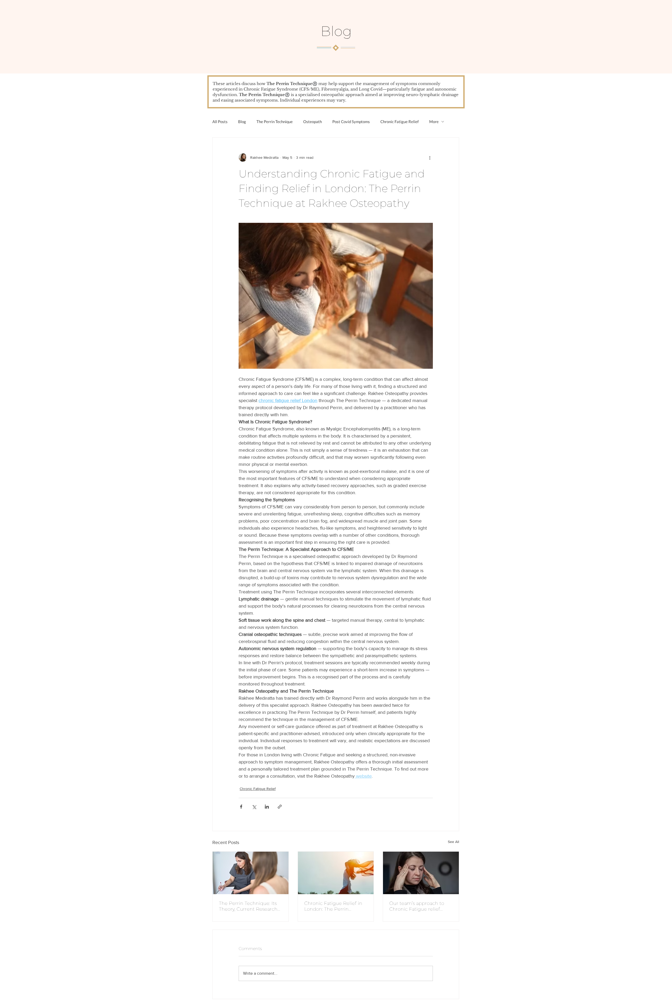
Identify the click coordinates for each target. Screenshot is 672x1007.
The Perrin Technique (274, 121)
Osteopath (312, 121)
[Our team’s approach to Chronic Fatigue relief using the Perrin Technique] (421, 873)
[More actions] (430, 157)
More (434, 121)
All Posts (220, 121)
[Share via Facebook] (241, 806)
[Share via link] (279, 806)
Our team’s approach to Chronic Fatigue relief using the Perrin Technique (416, 906)
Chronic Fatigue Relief (399, 121)
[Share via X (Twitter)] (253, 806)
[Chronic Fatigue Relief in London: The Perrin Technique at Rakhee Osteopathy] (336, 873)
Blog (242, 121)
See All (453, 842)
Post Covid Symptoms (351, 121)
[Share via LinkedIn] (266, 806)
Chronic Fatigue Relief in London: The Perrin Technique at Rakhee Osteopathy (333, 906)
